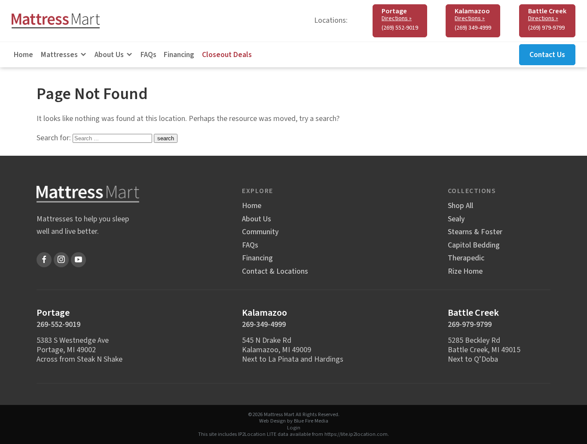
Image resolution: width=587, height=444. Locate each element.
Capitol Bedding (474, 245)
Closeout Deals (227, 54)
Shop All (460, 206)
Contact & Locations (275, 271)
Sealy (456, 219)
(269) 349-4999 (473, 28)
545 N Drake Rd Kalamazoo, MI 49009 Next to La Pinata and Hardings (292, 349)
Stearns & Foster (475, 232)
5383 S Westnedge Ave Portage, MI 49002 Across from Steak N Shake (79, 349)
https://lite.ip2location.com (356, 434)
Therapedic (466, 258)
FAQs (148, 54)
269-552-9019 (58, 324)
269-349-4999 (264, 324)
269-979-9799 (470, 324)
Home (23, 54)
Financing (179, 54)
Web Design (272, 421)
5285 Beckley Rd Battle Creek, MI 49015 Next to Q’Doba (484, 349)
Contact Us (547, 54)
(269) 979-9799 (546, 28)
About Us (109, 54)
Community (260, 232)
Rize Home (465, 271)
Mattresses (59, 54)
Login (293, 428)
